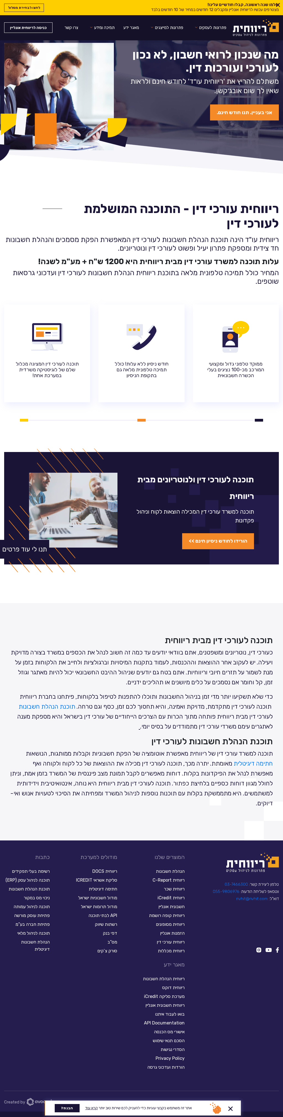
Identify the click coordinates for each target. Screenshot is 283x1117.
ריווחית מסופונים (170, 924)
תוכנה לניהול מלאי (33, 933)
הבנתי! (67, 1108)
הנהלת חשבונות (170, 871)
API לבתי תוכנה (102, 915)
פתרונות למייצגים (169, 27)
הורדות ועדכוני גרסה (166, 1067)
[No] (230, 1107)
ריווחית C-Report (169, 880)
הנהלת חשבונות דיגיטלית (35, 945)
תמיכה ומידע (104, 27)
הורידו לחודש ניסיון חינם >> (218, 541)
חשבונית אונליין (171, 906)
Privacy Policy (170, 1058)
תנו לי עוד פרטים (24, 549)
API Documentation (164, 1023)
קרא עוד (91, 1108)
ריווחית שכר (174, 889)
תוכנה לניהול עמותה (31, 906)
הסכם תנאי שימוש (169, 1040)
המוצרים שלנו (169, 857)
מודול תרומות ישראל (99, 906)
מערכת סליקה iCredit (164, 996)
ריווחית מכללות (171, 950)
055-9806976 (226, 891)
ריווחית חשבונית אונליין (165, 1005)
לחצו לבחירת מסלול (24, 8)
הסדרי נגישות (173, 1049)
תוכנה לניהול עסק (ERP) (28, 880)
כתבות (42, 857)
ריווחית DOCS (104, 871)
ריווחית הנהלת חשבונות (164, 978)
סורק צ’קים (107, 950)
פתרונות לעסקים (212, 27)
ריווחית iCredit (171, 897)
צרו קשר (71, 27)
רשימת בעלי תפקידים (31, 871)
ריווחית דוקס (173, 987)
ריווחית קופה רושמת (167, 915)
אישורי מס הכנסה (169, 1031)
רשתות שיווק (106, 924)
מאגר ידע (131, 27)
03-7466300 (236, 884)
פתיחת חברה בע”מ (32, 924)
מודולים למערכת (98, 857)
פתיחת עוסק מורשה (32, 915)
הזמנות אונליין (172, 933)
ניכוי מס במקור (37, 897)
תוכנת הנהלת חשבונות (47, 706)
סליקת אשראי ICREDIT (96, 880)
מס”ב (112, 942)
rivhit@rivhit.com (252, 898)
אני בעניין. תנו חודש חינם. (244, 112)
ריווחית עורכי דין (171, 942)
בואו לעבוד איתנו (170, 1014)
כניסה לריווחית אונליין (28, 27)
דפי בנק (110, 933)
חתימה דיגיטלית (253, 763)
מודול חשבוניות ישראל (97, 897)
